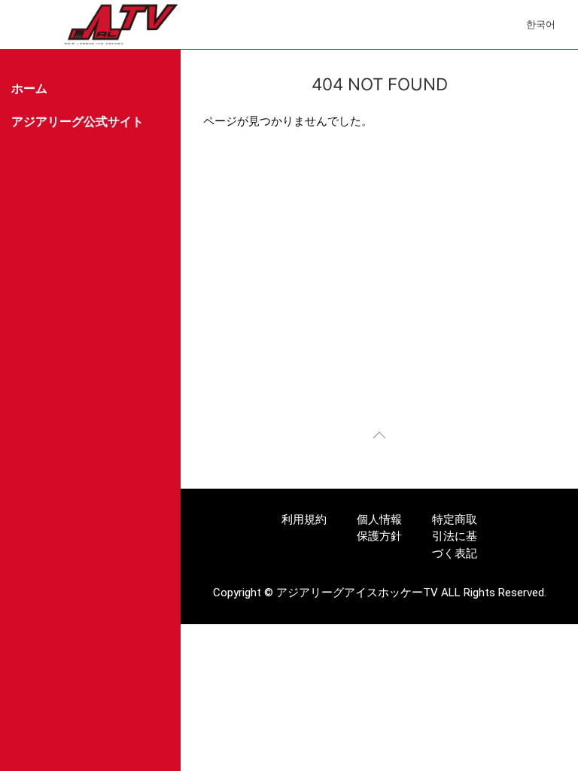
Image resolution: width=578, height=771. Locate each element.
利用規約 (304, 519)
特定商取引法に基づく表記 (454, 536)
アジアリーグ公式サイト (77, 121)
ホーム (29, 88)
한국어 (540, 24)
